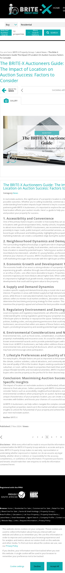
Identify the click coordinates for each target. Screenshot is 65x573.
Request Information (28, 520)
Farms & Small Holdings (29, 511)
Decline (37, 566)
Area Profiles (5, 514)
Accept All (54, 566)
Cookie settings (17, 566)
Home (10, 508)
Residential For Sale (23, 508)
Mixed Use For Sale (9, 511)
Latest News (41, 52)
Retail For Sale (58, 508)
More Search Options (35, 33)
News (15, 193)
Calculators (17, 514)
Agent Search (32, 517)
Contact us (60, 517)
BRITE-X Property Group (23, 52)
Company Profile (47, 517)
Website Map (7, 520)
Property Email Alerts (49, 514)
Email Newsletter (18, 517)
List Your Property (31, 514)
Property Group (47, 511)
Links (16, 520)
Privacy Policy (44, 520)
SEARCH (54, 32)
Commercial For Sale (41, 508)
